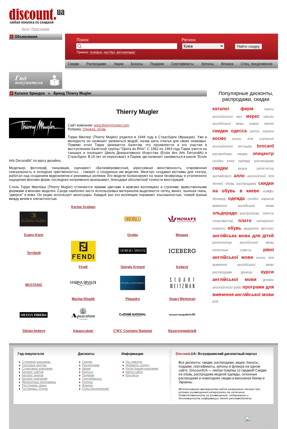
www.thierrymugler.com (111, 125)
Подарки (157, 64)
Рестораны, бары (34, 385)
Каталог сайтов (32, 371)
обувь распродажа (240, 184)
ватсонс (267, 228)
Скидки (73, 64)
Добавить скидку (137, 365)
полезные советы (232, 250)
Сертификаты (182, 64)
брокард (219, 199)
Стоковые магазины (36, 361)
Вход (25, 29)
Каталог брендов (30, 93)
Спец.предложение (95, 388)
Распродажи (96, 64)
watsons (218, 228)
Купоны (208, 64)
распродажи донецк (232, 272)
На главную (134, 361)
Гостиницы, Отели (35, 388)
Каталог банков (32, 375)
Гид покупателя (31, 354)
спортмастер (222, 221)
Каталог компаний (34, 378)
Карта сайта (134, 371)
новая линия (261, 124)
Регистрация (40, 29)
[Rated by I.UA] (257, 424)
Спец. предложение (257, 64)
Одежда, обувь (94, 129)
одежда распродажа (256, 161)
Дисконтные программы (39, 382)
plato (237, 287)
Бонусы (137, 64)
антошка (245, 146)
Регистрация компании (142, 368)
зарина (268, 131)
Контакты (132, 375)
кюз (239, 117)
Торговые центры (34, 365)
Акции (119, 64)
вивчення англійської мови (243, 206)
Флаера (227, 64)
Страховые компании (37, 368)
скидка (242, 154)
